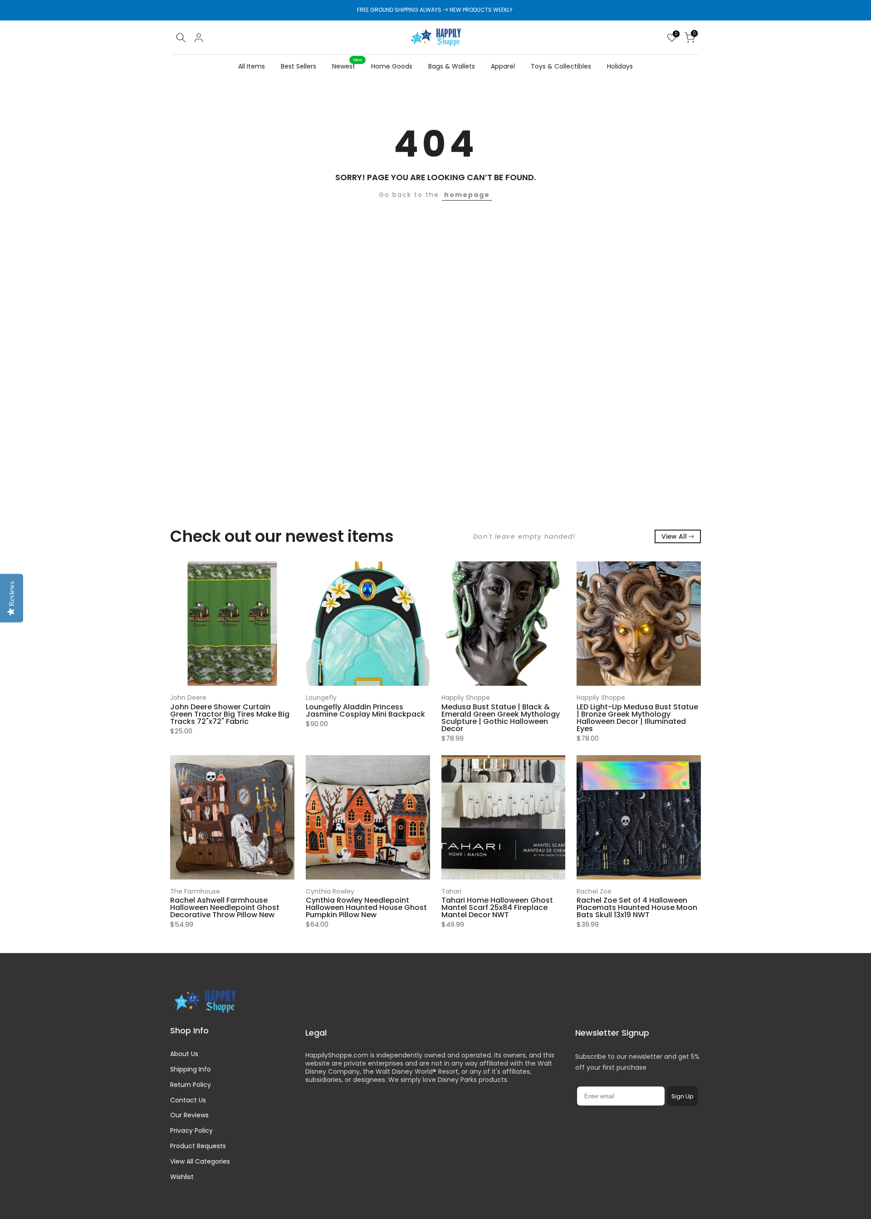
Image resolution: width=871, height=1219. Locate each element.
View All (674, 536)
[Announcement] (435, 10)
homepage (467, 194)
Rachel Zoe (594, 891)
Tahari (451, 891)
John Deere (188, 697)
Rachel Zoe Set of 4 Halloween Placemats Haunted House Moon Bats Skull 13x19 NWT (637, 907)
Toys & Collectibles (561, 66)
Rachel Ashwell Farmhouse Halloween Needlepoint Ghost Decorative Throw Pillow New (224, 907)
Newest (347, 66)
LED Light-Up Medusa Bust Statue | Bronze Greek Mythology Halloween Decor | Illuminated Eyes (637, 717)
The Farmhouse (195, 891)
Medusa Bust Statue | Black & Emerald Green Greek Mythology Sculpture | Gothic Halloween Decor (500, 717)
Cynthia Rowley (330, 891)
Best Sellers (298, 66)
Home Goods (391, 66)
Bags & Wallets (451, 66)
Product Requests (198, 1145)
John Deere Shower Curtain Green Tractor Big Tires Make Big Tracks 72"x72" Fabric (229, 713)
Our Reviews (189, 1115)
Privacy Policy (191, 1130)
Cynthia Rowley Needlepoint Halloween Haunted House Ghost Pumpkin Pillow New (366, 907)
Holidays (620, 66)
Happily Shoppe (465, 697)
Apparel (503, 66)
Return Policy (190, 1084)
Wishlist (182, 1176)
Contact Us (188, 1100)
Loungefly (321, 697)
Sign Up (682, 1096)
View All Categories (200, 1161)
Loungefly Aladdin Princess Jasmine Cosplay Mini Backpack (365, 710)
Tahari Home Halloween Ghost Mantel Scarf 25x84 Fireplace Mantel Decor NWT (497, 907)
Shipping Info (190, 1069)
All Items (251, 66)
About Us (184, 1053)
